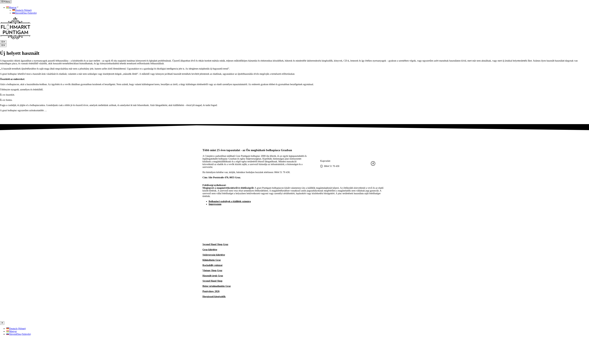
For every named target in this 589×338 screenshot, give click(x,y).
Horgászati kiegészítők (214, 296)
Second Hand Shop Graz (215, 244)
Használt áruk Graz (212, 275)
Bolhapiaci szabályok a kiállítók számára (230, 201)
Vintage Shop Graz (212, 270)
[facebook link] (373, 163)
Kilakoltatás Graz (211, 260)
